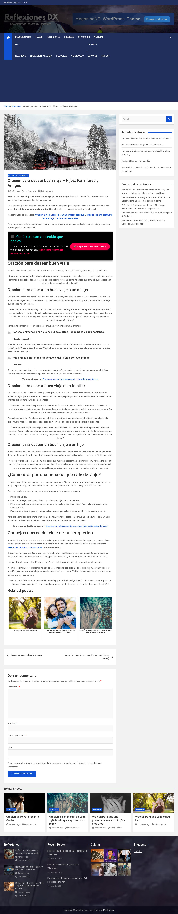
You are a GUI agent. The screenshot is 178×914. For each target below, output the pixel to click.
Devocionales (23, 37)
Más (17, 44)
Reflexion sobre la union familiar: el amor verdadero (28, 851)
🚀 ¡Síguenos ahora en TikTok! (90, 246)
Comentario (14, 687)
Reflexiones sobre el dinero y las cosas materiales (29, 868)
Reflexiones (53, 37)
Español (92, 44)
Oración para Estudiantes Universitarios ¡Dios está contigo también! (77, 526)
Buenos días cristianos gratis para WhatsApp (142, 144)
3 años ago (15, 191)
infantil (138, 851)
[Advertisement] (89, 80)
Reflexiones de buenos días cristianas (25, 547)
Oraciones (84, 37)
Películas (61, 56)
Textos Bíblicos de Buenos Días (136, 161)
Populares (23, 176)
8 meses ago (100, 828)
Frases (39, 37)
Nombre (12, 723)
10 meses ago (143, 824)
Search (169, 119)
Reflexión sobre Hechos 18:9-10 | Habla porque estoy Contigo (29, 886)
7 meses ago (14, 824)
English (105, 56)
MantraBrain (108, 910)
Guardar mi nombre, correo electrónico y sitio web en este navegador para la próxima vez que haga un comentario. (55, 765)
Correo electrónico (17, 735)
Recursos (20, 56)
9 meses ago (23, 873)
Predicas (69, 37)
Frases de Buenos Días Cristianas (26, 655)
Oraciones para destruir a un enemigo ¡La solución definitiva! (70, 379)
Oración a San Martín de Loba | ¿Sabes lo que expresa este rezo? (67, 820)
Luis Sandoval (30, 191)
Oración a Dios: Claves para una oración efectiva (59, 215)
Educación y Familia (41, 56)
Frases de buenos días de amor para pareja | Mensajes (147, 138)
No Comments (46, 191)
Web (10, 747)
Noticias (99, 37)
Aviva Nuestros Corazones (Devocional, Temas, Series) (87, 657)
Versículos (77, 56)
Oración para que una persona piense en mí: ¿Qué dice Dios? (109, 820)
